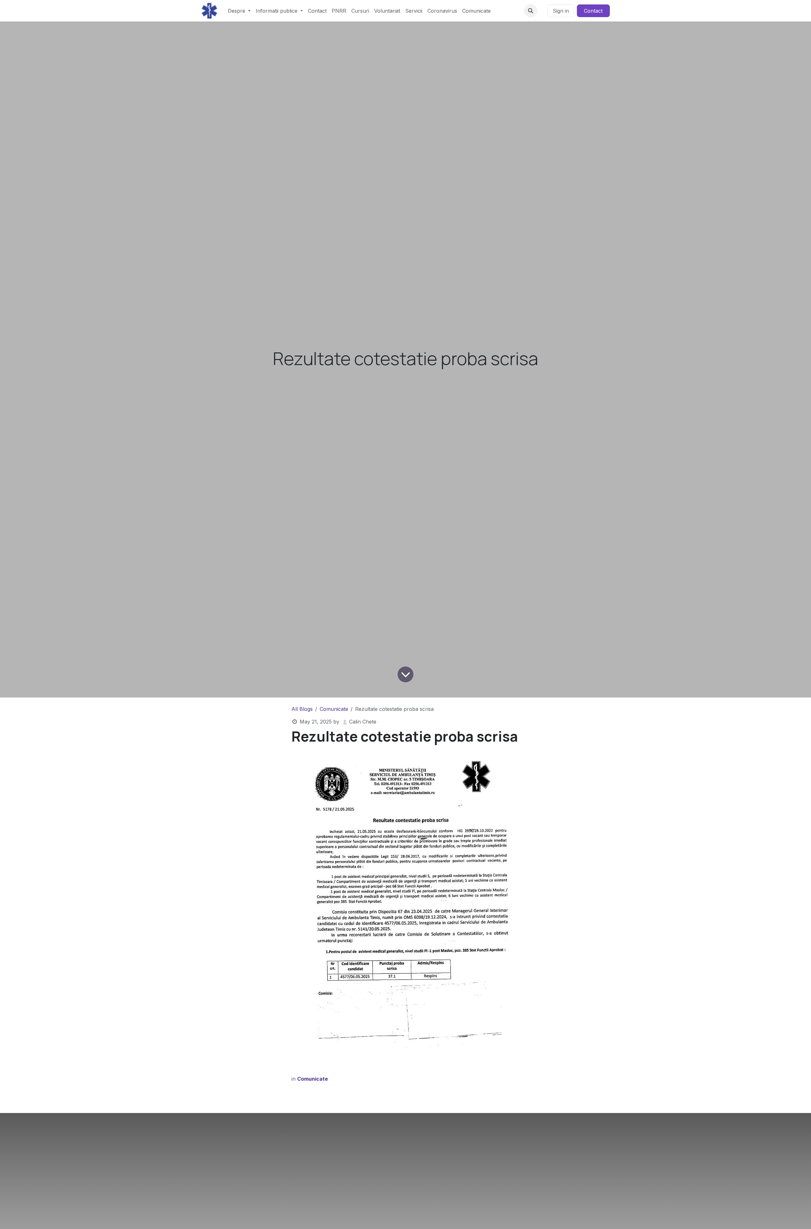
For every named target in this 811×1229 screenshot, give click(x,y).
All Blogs (302, 709)
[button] (530, 10)
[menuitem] (239, 10)
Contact (593, 11)
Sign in (561, 11)
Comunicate (334, 709)
